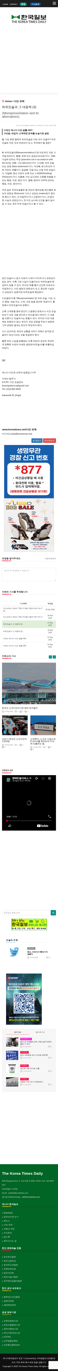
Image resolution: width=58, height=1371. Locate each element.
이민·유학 (19, 101)
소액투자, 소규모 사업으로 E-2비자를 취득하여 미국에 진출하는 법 (43, 741)
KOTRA (7, 1337)
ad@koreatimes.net (31, 1197)
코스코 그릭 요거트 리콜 (29, 1068)
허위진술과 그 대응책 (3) (13, 624)
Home (8, 101)
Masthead (8, 1213)
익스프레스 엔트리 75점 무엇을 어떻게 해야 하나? (22, 617)
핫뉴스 (7, 1221)
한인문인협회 (10, 1257)
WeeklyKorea (26, 1039)
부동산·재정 (9, 1229)
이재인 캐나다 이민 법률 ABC (14, 639)
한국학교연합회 (11, 1265)
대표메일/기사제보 (10, 1189)
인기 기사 (17, 1032)
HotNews (24, 1052)
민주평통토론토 (11, 1341)
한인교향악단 (10, 1261)
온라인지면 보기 (11, 1217)
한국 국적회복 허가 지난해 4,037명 (34, 1055)
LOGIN (5, 4)
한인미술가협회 (11, 1277)
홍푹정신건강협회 (12, 1297)
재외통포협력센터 (12, 1345)
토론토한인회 (10, 1269)
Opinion (31, 948)
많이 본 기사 (40, 1032)
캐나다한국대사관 (12, 1333)
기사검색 (35, 4)
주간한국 (8, 1233)
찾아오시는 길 (10, 1241)
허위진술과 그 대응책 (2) (13, 631)
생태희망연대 (10, 1305)
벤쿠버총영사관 (11, 1329)
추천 (38, 441)
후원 (23, 4)
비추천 (50, 441)
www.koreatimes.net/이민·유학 (19, 429)
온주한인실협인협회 (13, 1281)
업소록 (7, 1237)
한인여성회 (9, 1273)
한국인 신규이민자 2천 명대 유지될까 (20, 708)
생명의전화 (9, 1301)
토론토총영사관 (11, 1321)
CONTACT (14, 4)
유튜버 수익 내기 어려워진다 (31, 1082)
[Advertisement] (29, 60)
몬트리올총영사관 (12, 1325)
